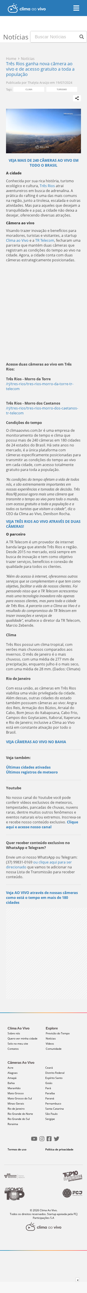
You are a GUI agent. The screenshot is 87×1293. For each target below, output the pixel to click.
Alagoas (13, 1073)
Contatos (13, 1049)
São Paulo (51, 1114)
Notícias (51, 1038)
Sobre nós (14, 1033)
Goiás (48, 1083)
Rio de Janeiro (16, 1109)
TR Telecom (44, 240)
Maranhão (14, 1088)
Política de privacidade (59, 1149)
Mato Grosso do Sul (20, 1098)
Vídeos (50, 1043)
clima (28, 89)
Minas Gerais (16, 1103)
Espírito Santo (53, 1078)
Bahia (11, 1083)
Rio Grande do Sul (19, 1119)
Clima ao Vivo (17, 240)
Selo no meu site (18, 1043)
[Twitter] (56, 1140)
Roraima (13, 1124)
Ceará (49, 1068)
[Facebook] (49, 1140)
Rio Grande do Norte (20, 1114)
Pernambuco (53, 1103)
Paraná (49, 1098)
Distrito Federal (54, 1073)
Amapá (12, 1078)
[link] (17, 240)
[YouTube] (34, 1140)
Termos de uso (17, 1149)
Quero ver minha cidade (22, 1038)
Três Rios (47, 185)
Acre (10, 1068)
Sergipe (50, 1119)
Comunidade (54, 1049)
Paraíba (50, 1093)
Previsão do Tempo (58, 1033)
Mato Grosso (16, 1093)
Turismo (62, 89)
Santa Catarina (54, 1109)
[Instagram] (41, 1140)
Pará (48, 1088)
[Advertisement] (43, 312)
